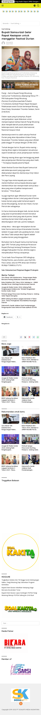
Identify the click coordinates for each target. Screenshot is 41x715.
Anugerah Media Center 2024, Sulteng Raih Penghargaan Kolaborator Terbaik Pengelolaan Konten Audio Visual (18, 289)
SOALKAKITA (9, 42)
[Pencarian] (38, 5)
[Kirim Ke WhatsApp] (37, 337)
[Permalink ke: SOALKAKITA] (3, 43)
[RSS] (20, 704)
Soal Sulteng (6, 29)
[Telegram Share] (33, 337)
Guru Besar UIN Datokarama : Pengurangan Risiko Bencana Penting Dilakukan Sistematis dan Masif (19, 278)
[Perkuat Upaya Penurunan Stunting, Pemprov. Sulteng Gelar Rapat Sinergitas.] (30, 371)
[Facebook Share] (21, 337)
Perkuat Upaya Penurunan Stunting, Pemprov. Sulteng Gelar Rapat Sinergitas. (20, 295)
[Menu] (3, 5)
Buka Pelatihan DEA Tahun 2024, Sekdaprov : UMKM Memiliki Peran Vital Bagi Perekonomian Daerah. (20, 283)
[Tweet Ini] (25, 337)
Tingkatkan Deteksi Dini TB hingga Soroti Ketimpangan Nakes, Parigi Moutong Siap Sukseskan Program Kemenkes (20, 582)
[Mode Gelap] (35, 5)
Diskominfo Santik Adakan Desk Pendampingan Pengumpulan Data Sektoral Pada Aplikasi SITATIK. (19, 306)
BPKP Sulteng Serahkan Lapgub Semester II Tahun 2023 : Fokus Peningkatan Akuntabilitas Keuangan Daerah (19, 300)
